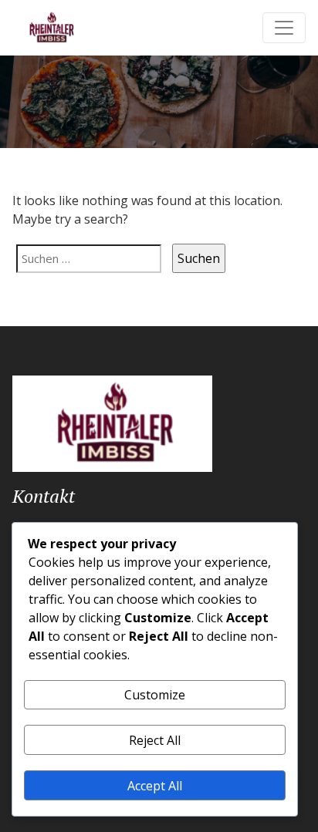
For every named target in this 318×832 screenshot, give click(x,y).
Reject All (155, 740)
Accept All (154, 785)
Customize (154, 694)
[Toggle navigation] (284, 27)
